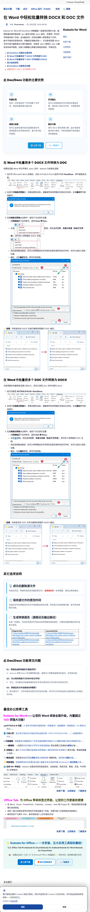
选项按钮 (41, 750)
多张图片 (62, 750)
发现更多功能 (65, 758)
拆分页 (18, 733)
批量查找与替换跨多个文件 (26, 741)
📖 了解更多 (64, 862)
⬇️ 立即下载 (36, 145)
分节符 (34, 745)
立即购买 (67, 47)
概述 (65, 36)
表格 (33, 758)
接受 (23, 907)
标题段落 (44, 758)
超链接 (47, 745)
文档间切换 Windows (58, 762)
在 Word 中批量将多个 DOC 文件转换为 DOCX (27, 59)
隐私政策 (14, 901)
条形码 (55, 750)
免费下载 (67, 42)
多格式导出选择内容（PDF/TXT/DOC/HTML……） (51, 733)
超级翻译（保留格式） (67, 725)
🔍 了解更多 (54, 145)
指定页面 (27, 758)
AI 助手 (26, 725)
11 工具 (74, 762)
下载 (17, 9)
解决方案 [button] (8, 9)
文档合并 (26, 733)
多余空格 (27, 745)
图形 (38, 758)
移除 (70, 745)
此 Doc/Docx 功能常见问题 (18, 66)
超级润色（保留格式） (47, 725)
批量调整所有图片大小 (47, 741)
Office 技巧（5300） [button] (41, 9)
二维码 (49, 750)
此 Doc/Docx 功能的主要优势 (19, 53)
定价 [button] (25, 9)
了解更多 (82, 791)
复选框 (34, 750)
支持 (57, 9)
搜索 (68, 9)
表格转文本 (76, 741)
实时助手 (34, 725)
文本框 (40, 745)
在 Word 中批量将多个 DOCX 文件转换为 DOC (27, 56)
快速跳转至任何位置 (24, 762)
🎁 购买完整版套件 (44, 862)
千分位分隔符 (25, 750)
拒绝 (64, 907)
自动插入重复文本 (40, 762)
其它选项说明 (12, 62)
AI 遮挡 (80, 725)
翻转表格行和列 (64, 741)
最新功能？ (68, 57)
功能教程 (67, 52)
